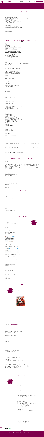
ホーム (17, 1)
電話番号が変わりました (22, 178)
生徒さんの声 (30, 1)
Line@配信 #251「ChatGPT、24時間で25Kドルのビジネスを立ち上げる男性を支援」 (22, 40)
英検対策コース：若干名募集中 (22, 138)
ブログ (34, 1)
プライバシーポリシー (34, 432)
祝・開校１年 (22, 284)
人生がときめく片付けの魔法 (22, 319)
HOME (5, 9)
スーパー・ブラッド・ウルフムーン (22, 190)
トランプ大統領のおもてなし (22, 216)
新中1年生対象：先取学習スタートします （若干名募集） (22, 158)
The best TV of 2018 (22, 375)
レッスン (26, 1)
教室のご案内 (21, 1)
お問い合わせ (39, 1)
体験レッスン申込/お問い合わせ (27, 432)
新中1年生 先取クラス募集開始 (22, 11)
